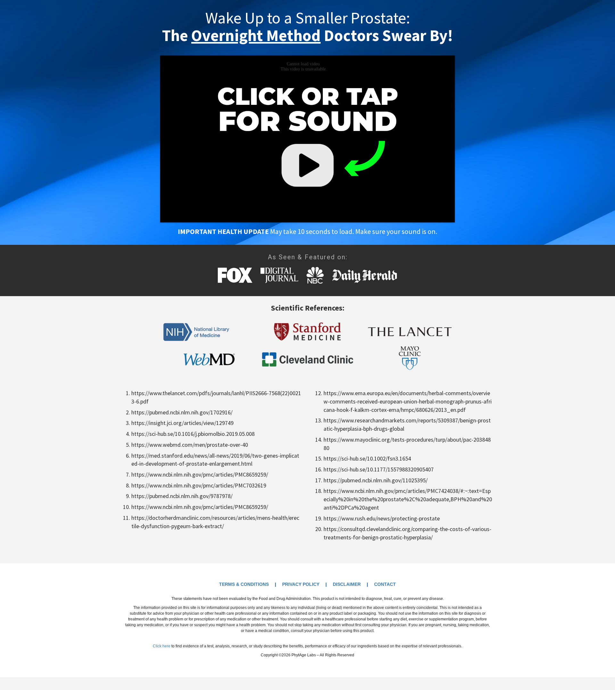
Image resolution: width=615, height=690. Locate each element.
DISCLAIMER (347, 584)
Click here (161, 646)
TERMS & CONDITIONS (244, 584)
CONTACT (385, 584)
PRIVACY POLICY (300, 584)
